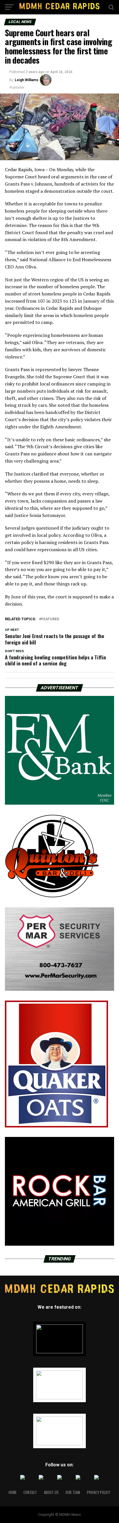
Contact (30, 1492)
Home (12, 1492)
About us (51, 1492)
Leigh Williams (26, 80)
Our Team (73, 1492)
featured (50, 619)
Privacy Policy (98, 1492)
